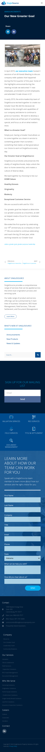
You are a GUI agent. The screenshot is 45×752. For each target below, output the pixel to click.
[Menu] (42, 3)
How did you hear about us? (15, 577)
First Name (8, 495)
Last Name (8, 505)
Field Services (11, 433)
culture (6, 244)
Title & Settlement (34, 433)
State (6, 554)
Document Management (11, 446)
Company (8, 515)
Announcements (12, 11)
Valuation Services (11, 421)
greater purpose (23, 244)
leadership (32, 244)
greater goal (13, 244)
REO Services (34, 421)
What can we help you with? (15, 564)
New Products (12, 339)
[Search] (38, 355)
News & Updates (13, 343)
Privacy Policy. (13, 746)
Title (6, 525)
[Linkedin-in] (4, 731)
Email (6, 534)
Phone (7, 544)
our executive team (24, 71)
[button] (7, 31)
